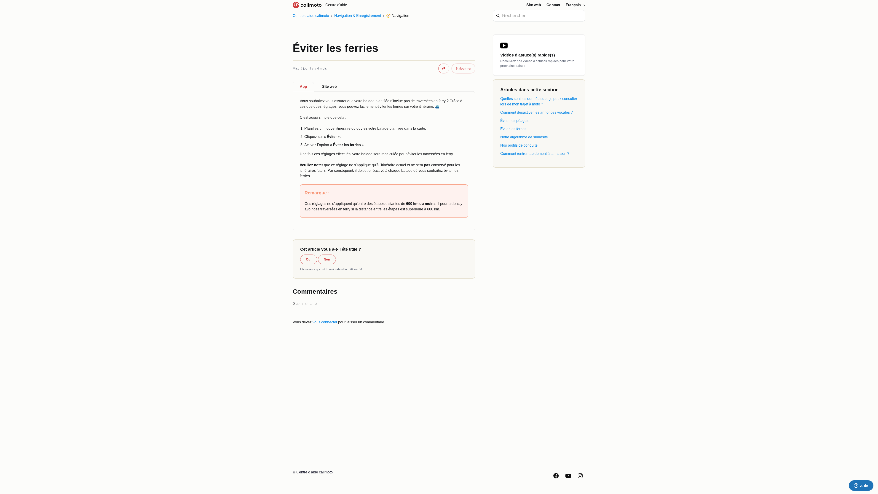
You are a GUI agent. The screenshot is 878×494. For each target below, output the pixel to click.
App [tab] (303, 87)
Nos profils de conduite (519, 145)
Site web (533, 5)
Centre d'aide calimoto (311, 16)
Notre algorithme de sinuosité (524, 137)
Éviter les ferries (513, 129)
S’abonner (463, 68)
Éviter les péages (514, 121)
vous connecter (325, 322)
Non (327, 259)
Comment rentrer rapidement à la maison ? (534, 154)
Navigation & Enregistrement (357, 16)
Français (574, 5)
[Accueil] (307, 5)
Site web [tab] (329, 87)
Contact (553, 5)
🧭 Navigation (397, 16)
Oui (308, 259)
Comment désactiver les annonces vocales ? (536, 112)
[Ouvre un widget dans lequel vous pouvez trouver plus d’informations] (861, 486)
